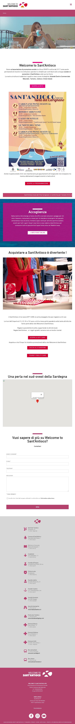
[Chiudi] (41, 394)
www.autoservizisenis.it (34, 662)
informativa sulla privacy (47, 498)
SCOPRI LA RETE (37, 86)
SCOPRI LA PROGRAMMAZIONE (37, 183)
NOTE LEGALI (43, 722)
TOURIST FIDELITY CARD (37, 355)
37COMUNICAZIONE (67, 722)
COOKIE (37, 722)
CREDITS (49, 722)
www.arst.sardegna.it (34, 653)
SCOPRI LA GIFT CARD (37, 337)
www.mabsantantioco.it (34, 609)
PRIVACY (33, 722)
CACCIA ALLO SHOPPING (37, 348)
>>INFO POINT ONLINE (37, 233)
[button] (37, 401)
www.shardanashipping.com (36, 618)
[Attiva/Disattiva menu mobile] (71, 4)
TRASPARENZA (37, 708)
